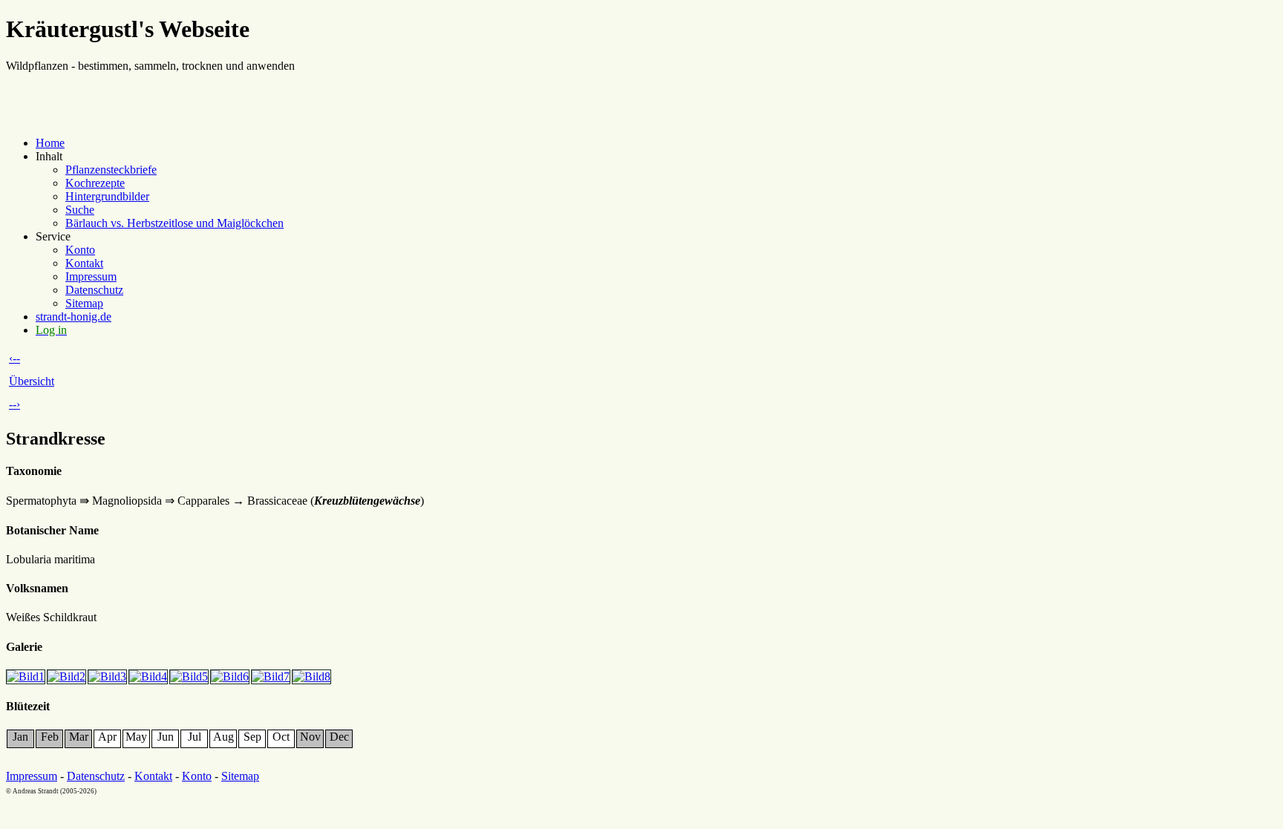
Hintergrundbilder (107, 196)
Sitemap (84, 303)
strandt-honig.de (73, 316)
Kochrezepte (95, 183)
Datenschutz (94, 290)
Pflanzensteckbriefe (111, 169)
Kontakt (84, 263)
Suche (79, 209)
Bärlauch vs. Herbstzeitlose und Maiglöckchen (174, 223)
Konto (80, 249)
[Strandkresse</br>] (26, 676)
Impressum (91, 276)
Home (50, 143)
